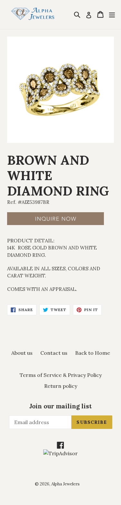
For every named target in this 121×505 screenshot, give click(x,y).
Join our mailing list (60, 406)
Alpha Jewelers (65, 484)
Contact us (53, 353)
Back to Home (92, 353)
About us (22, 353)
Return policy (60, 386)
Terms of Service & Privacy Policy (61, 375)
